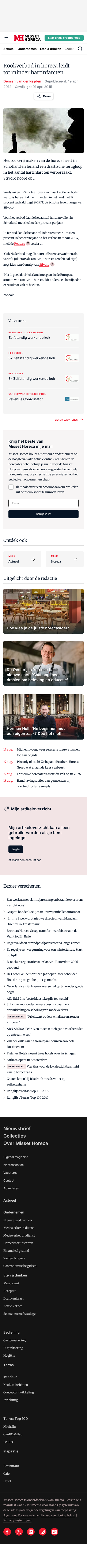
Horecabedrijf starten (18, 1243)
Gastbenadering (14, 1340)
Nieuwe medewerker (17, 1220)
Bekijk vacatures (66, 419)
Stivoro (44, 264)
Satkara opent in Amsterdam (27, 1060)
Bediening (11, 1332)
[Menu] (6, 37)
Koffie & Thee (12, 1306)
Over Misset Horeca (25, 1143)
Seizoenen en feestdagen (20, 1314)
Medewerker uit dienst (19, 1235)
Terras (8, 1365)
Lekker (8, 1442)
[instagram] (42, 1532)
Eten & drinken (15, 1275)
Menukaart (11, 1283)
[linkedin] (31, 1532)
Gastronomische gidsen (20, 1266)
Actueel (9, 1200)
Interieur (10, 1377)
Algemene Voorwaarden (20, 1515)
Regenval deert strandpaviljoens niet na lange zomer (43, 943)
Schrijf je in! (43, 514)
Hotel (7, 1481)
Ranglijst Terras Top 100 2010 (27, 1097)
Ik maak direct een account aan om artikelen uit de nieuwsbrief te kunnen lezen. (47, 489)
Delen (47, 96)
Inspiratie (10, 1451)
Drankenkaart (13, 1298)
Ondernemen (13, 1212)
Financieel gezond (16, 1251)
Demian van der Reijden (22, 81)
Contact (8, 1180)
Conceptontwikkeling (18, 1392)
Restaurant (11, 1466)
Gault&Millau (13, 1434)
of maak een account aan (24, 860)
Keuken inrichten (15, 1385)
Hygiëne (9, 1355)
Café (6, 1473)
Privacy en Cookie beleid (58, 1515)
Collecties (14, 1136)
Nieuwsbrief (17, 1128)
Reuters (19, 244)
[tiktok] (54, 1532)
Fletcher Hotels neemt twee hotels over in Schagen (41, 1053)
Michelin (9, 1427)
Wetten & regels (14, 1258)
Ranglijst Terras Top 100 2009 (28, 1091)
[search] (80, 48)
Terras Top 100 (15, 1418)
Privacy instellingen (17, 1520)
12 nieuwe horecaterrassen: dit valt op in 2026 (49, 774)
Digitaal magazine (15, 1157)
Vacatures (10, 1172)
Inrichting (10, 1400)
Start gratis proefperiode (64, 37)
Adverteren (11, 1188)
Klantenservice (13, 1165)
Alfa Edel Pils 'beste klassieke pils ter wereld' (38, 999)
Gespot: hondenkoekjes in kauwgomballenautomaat (43, 912)
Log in (16, 849)
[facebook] (7, 1532)
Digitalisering (13, 1348)
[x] (19, 1532)
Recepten (9, 1291)
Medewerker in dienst (18, 1228)
